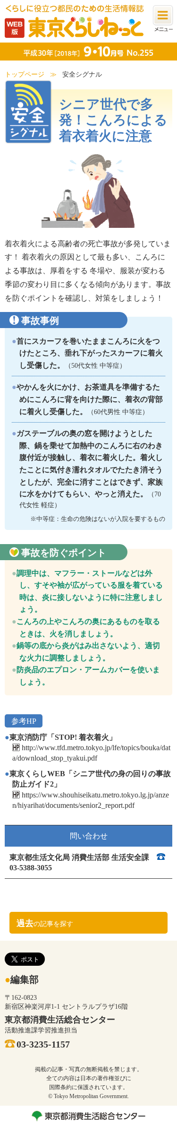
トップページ (24, 74)
